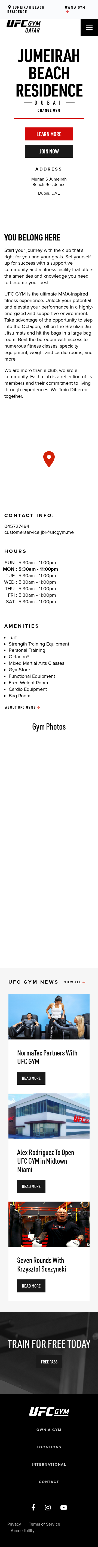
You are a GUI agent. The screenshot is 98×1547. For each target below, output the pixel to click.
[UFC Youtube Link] (63, 1508)
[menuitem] (24, 31)
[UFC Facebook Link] (33, 1508)
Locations (49, 1447)
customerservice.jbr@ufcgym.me (39, 532)
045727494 (16, 526)
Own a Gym (49, 1430)
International (49, 1464)
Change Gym (49, 110)
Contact (49, 1482)
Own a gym (75, 9)
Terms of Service (44, 1524)
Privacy (14, 1524)
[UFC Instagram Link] (48, 1508)
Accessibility (23, 1530)
